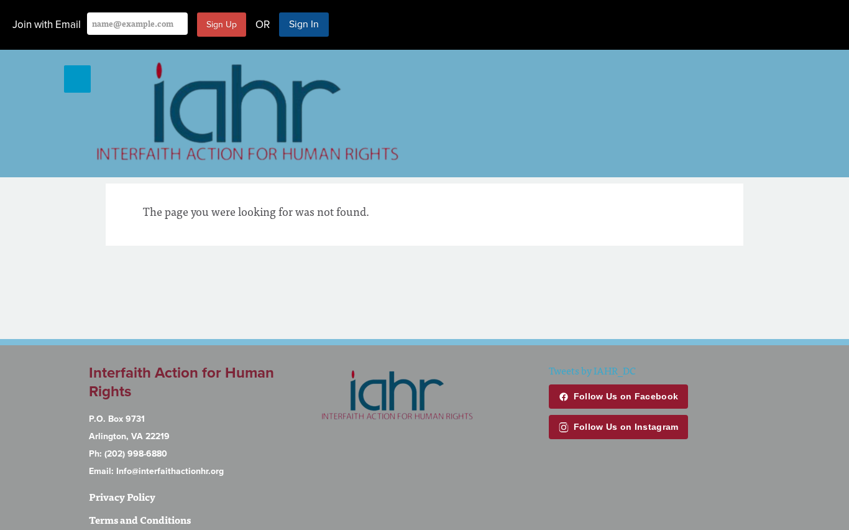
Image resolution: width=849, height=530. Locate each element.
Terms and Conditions (140, 519)
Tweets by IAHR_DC (592, 370)
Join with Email (46, 24)
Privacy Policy (122, 496)
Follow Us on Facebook (626, 396)
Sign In (304, 24)
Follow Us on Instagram (626, 427)
